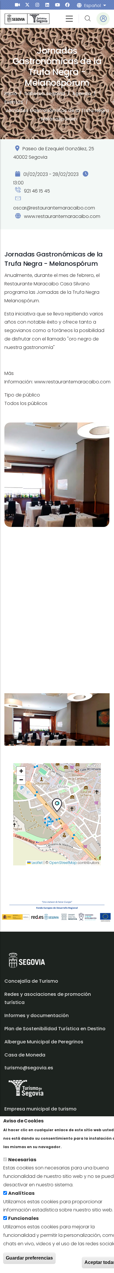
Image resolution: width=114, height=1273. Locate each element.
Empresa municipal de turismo (40, 1109)
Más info (73, 1146)
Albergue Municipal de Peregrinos (43, 1041)
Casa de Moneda (24, 1055)
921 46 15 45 (36, 191)
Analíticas (21, 1193)
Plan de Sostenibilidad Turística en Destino (55, 1028)
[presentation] (17, 5)
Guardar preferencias (29, 1257)
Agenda (81, 93)
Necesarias (22, 1159)
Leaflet (37, 862)
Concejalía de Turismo (31, 981)
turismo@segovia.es (28, 1067)
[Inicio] (27, 19)
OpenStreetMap (63, 862)
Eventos (13, 102)
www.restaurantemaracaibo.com (62, 216)
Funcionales (23, 1218)
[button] (57, 806)
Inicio (10, 93)
